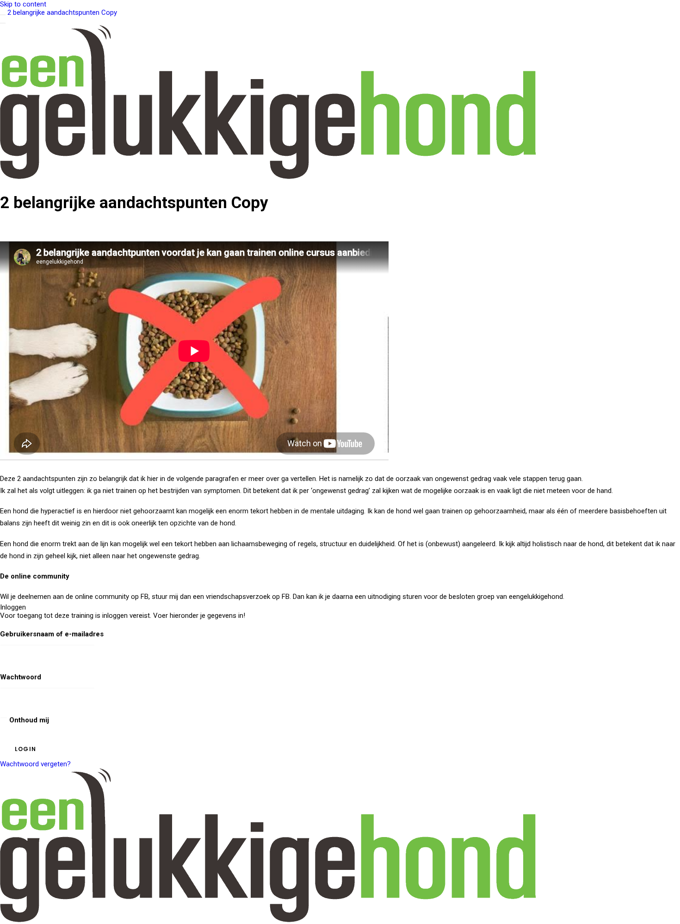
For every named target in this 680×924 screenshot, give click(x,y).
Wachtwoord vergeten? (35, 764)
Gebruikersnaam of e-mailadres (52, 634)
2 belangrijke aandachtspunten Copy (62, 12)
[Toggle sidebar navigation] (3, 14)
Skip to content (23, 4)
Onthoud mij (28, 720)
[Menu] (3, 23)
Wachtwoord (20, 677)
